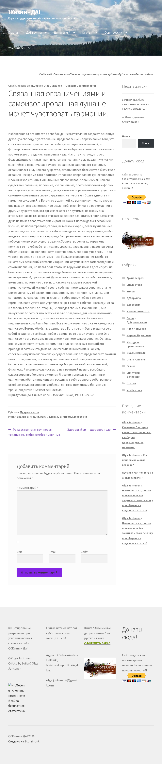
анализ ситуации (28, 416)
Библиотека (134, 284)
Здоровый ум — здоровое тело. (89, 429)
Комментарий (27, 488)
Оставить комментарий (80, 85)
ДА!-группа (34, 32)
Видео (131, 291)
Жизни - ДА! (24, 12)
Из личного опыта (138, 311)
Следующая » (130, 121)
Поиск (126, 136)
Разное (131, 366)
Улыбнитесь (16, 48)
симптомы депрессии (73, 416)
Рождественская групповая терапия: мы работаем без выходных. (34, 432)
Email (53, 552)
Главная (13, 32)
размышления (49, 416)
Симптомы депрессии (133, 374)
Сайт (84, 552)
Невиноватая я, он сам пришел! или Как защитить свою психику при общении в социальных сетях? (137, 500)
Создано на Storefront (24, 741)
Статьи (87, 32)
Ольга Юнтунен (136, 359)
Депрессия (133, 304)
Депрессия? (62, 32)
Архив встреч (135, 278)
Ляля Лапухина (136, 329)
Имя (19, 552)
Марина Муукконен (139, 335)
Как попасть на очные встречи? (135, 460)
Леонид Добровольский (137, 320)
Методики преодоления (135, 344)
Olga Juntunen (53, 85)
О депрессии (113, 32)
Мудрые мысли (29, 412)
